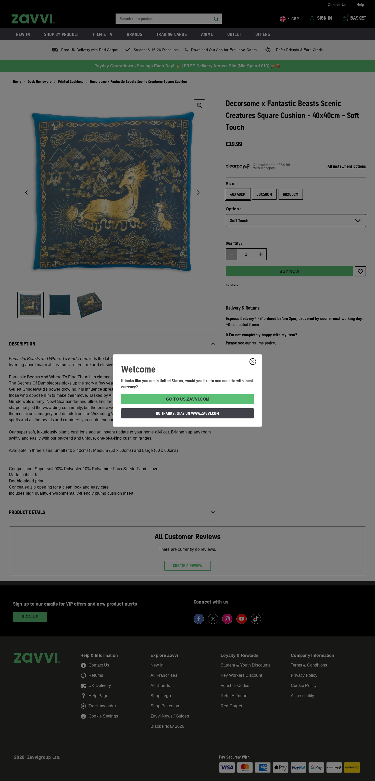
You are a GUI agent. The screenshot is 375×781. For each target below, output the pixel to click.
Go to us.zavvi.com (187, 399)
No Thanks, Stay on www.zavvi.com (187, 413)
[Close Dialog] (253, 362)
